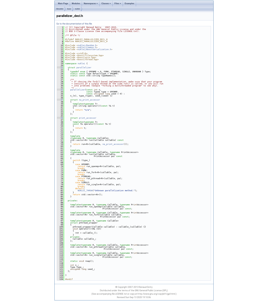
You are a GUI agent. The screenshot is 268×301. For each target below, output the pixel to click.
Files (116, 3)
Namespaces (90, 3)
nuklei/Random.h (87, 45)
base (69, 9)
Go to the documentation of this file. (74, 23)
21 (60, 67)
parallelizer (83, 67)
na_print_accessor (89, 100)
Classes (105, 3)
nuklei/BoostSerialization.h (94, 49)
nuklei (77, 9)
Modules (76, 3)
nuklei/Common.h (87, 47)
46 (60, 118)
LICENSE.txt (121, 294)
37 (60, 100)
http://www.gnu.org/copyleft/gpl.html (156, 294)
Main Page (63, 3)
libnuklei (59, 9)
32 (60, 90)
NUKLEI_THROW (85, 190)
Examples (129, 3)
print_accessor (87, 118)
